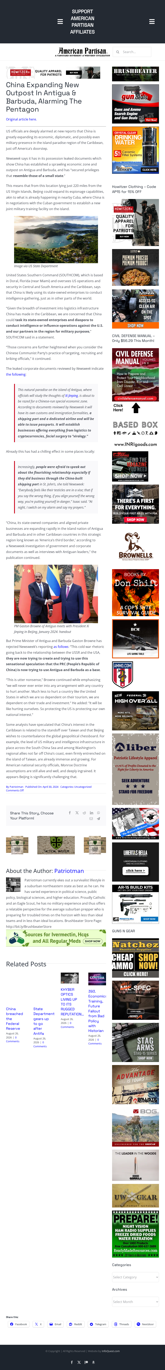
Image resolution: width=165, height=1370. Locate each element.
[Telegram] (98, 819)
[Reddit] (84, 813)
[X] (77, 813)
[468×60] (53, 68)
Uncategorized (83, 787)
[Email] (91, 819)
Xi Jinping (71, 395)
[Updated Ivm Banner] (56, 931)
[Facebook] (69, 813)
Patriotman (16, 787)
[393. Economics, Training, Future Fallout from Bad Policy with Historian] (97, 975)
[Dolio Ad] (56, 837)
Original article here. (21, 119)
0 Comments (12, 1039)
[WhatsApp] (98, 813)
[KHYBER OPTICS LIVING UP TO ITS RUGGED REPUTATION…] (69, 975)
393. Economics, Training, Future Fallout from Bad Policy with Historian (98, 1011)
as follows (61, 646)
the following (16, 374)
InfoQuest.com (111, 1351)
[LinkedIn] (91, 813)
